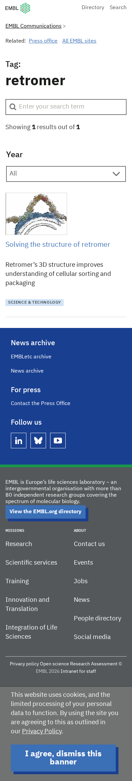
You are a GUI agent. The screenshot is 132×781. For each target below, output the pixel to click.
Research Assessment (93, 664)
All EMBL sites (79, 41)
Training (17, 581)
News (82, 600)
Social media (92, 637)
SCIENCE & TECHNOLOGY (34, 303)
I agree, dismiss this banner (63, 758)
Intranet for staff (78, 671)
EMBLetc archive (31, 357)
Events (83, 563)
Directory (93, 7)
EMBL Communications (33, 26)
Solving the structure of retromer (57, 245)
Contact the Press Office (40, 403)
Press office (43, 41)
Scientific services (31, 563)
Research (18, 544)
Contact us (89, 544)
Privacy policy (24, 664)
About (80, 530)
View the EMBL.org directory (45, 512)
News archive (27, 371)
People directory (97, 618)
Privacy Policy (42, 731)
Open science (54, 664)
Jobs (81, 581)
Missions (14, 530)
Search (118, 7)
